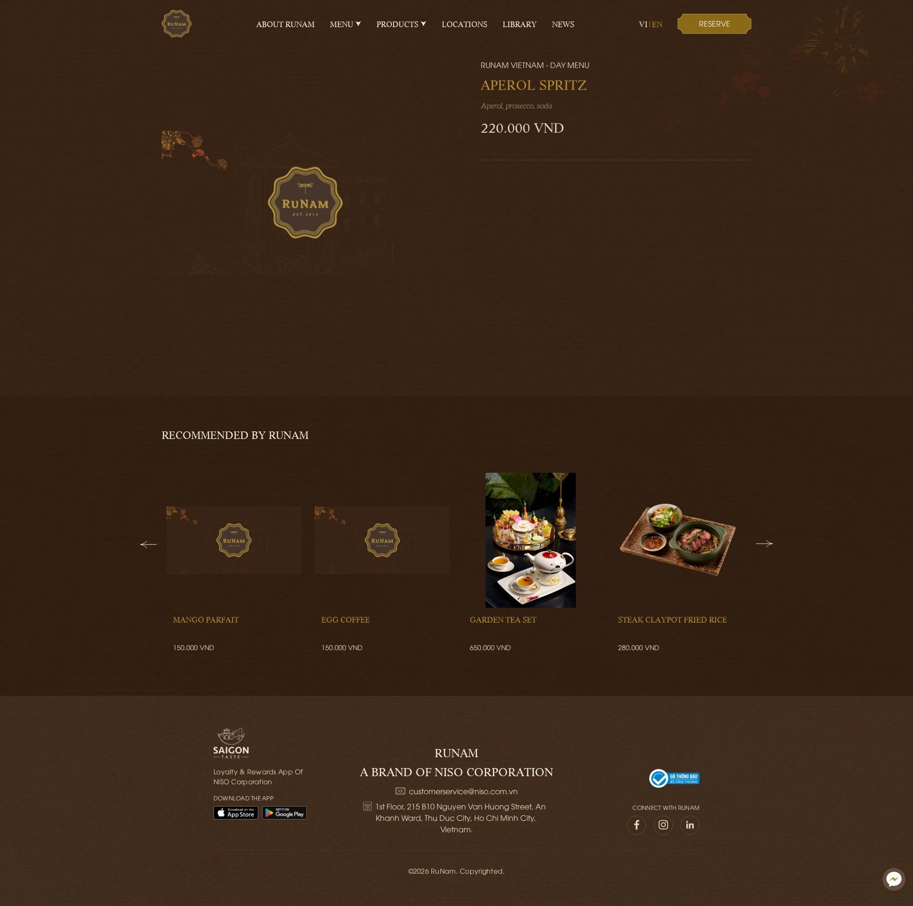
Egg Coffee (345, 619)
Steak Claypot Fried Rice (672, 619)
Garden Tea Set (503, 619)
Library (520, 24)
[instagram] (663, 825)
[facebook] (636, 825)
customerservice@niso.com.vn (463, 791)
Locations (464, 24)
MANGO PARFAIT (206, 619)
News (563, 24)
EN (657, 24)
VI (643, 24)
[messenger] (894, 879)
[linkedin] (689, 825)
